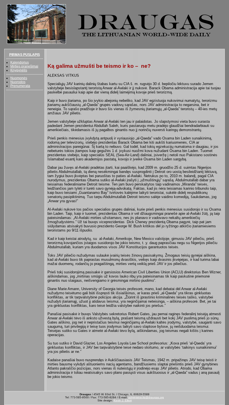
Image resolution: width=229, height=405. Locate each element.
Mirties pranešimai (24, 66)
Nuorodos (17, 82)
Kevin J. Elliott (123, 400)
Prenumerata (20, 86)
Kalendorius (19, 62)
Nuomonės (18, 78)
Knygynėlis (18, 70)
